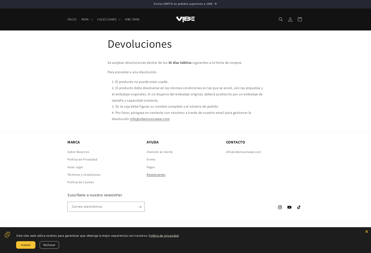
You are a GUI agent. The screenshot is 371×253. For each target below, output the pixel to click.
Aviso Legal (75, 167)
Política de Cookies (80, 182)
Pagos (151, 167)
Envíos (151, 159)
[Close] (367, 231)
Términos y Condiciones (83, 175)
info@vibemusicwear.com (150, 119)
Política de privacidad (164, 236)
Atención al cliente (160, 152)
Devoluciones (156, 175)
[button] (87, 19)
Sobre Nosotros (78, 152)
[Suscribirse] (139, 207)
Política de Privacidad (82, 159)
